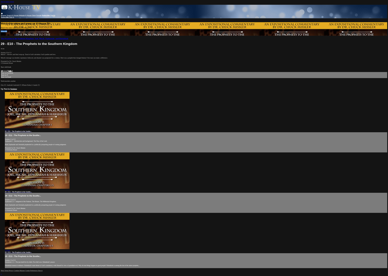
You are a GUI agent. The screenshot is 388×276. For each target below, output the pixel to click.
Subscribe (4, 31)
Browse (4, 15)
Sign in (52, 15)
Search (9, 15)
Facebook (4, 71)
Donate (39, 15)
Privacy (11, 270)
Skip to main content (7, 2)
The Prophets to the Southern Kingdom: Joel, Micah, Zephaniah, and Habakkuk (34, 39)
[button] (2, 13)
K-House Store (30, 15)
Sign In (11, 17)
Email (11, 71)
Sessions (13, 89)
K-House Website (18, 15)
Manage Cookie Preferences (29, 270)
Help (2, 270)
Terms (6, 270)
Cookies (17, 270)
